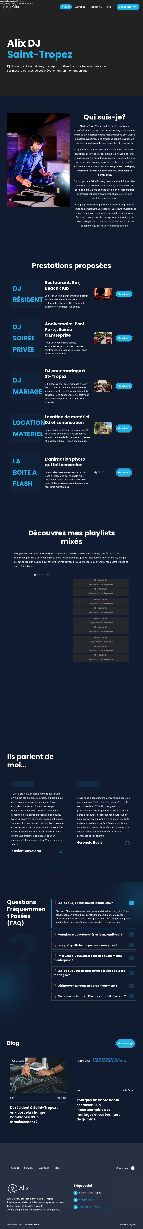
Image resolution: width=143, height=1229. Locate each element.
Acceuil (15, 1168)
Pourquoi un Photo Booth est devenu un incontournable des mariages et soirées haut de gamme (98, 1110)
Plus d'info (124, 294)
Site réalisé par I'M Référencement (23, 1224)
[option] (38, 817)
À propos (80, 6)
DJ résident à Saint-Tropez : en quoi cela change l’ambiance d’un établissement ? (34, 1114)
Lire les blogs (125, 1043)
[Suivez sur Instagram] (132, 1168)
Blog (108, 6)
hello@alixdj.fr (86, 1199)
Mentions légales (128, 1224)
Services (95, 6)
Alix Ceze (61, 1097)
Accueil (66, 6)
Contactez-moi (128, 6)
